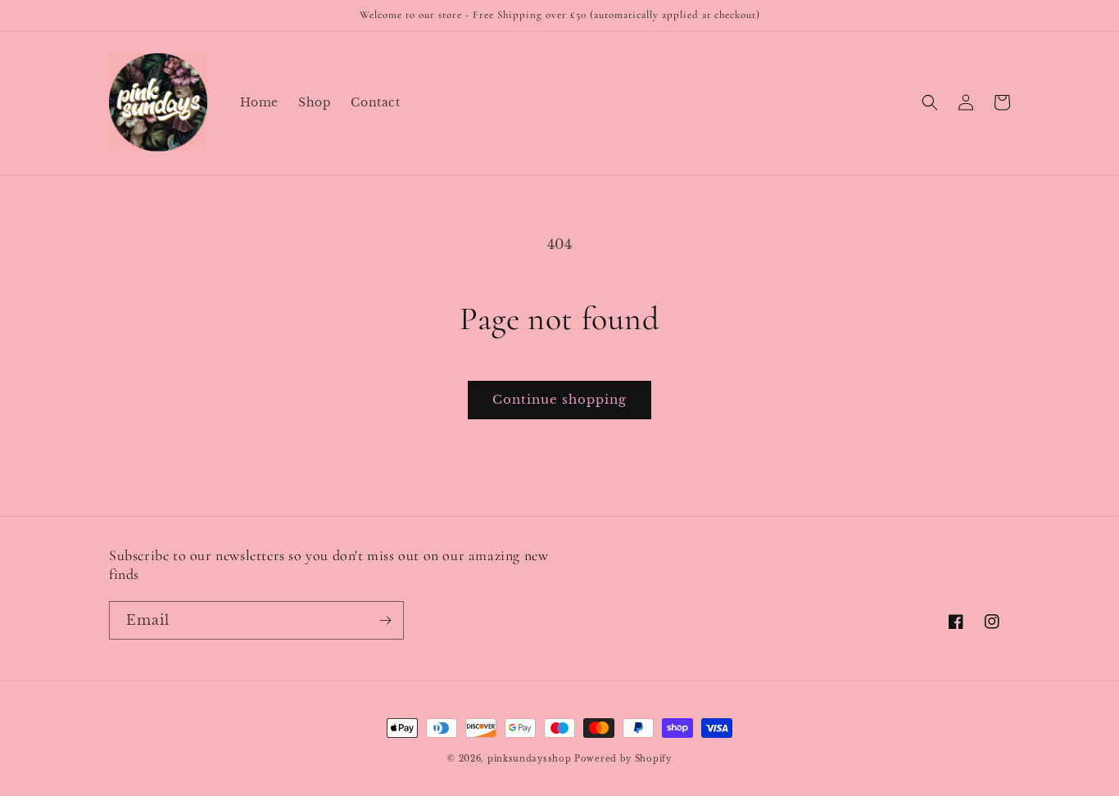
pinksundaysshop (529, 758)
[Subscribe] (385, 620)
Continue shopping (559, 399)
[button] (930, 102)
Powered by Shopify (623, 758)
